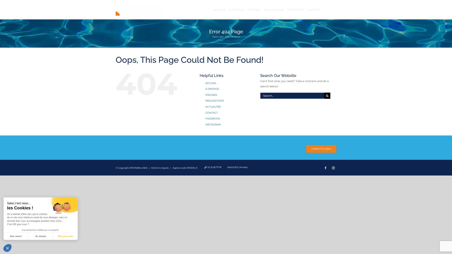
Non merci (16, 236)
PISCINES (211, 94)
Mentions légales (160, 168)
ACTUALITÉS (213, 106)
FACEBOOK (213, 118)
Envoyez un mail (237, 167)
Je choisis (40, 236)
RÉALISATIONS (215, 100)
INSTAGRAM (213, 124)
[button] (7, 248)
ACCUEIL (211, 83)
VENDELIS (191, 168)
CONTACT (212, 112)
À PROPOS (212, 88)
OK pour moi (65, 236)
